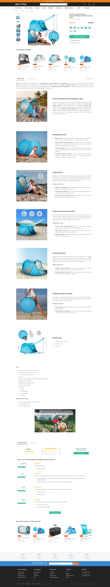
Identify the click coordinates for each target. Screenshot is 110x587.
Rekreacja (51, 7)
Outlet (79, 7)
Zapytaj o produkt (90, 78)
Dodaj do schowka (92, 36)
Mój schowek (52, 573)
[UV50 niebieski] (82, 27)
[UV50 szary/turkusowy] (74, 27)
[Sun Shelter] (74, 31)
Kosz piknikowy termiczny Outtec (55, 537)
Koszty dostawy (21, 572)
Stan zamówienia (37, 572)
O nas (67, 572)
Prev (18, 13)
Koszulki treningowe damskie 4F (89, 583)
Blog (35, 577)
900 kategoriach (92, 584)
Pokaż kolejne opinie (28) (55, 512)
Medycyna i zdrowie (69, 7)
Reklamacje (36, 573)
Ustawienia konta (53, 575)
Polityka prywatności (69, 575)
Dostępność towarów (22, 577)
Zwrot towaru (36, 575)
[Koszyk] (93, 4)
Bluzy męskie (80, 583)
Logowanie (52, 572)
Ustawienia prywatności (54, 577)
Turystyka (37, 7)
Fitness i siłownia (28, 7)
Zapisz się (76, 563)
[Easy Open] (71, 31)
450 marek (86, 584)
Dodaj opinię (81, 453)
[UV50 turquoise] (78, 27)
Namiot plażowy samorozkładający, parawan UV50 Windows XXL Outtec (69, 539)
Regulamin (68, 573)
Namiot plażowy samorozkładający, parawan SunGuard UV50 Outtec (69, 67)
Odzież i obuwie (18, 7)
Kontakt (67, 577)
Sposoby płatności (21, 575)
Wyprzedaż (87, 7)
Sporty (44, 7)
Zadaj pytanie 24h (86, 575)
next (92, 59)
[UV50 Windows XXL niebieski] (89, 27)
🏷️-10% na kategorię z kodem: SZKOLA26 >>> (55, 1)
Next (18, 43)
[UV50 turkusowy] (71, 27)
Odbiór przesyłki (21, 573)
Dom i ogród (58, 7)
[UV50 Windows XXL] (85, 27)
